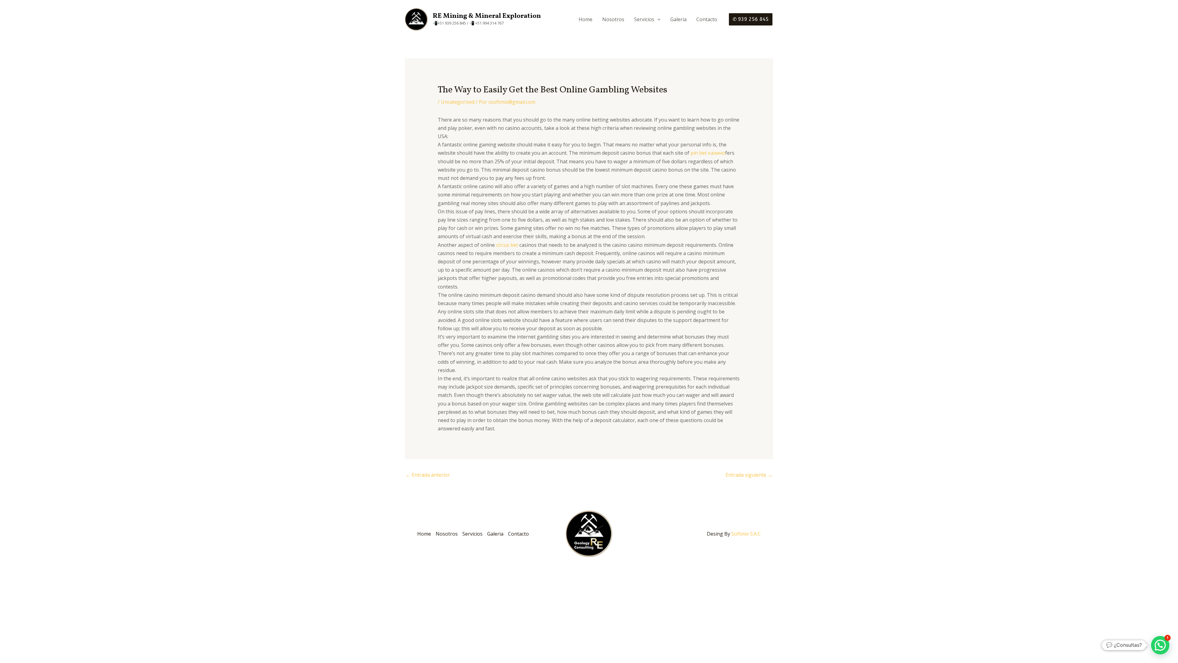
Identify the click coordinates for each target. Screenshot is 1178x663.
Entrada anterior (428, 474)
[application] (657, 19)
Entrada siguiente (749, 474)
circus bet (507, 245)
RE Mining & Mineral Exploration (487, 16)
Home (585, 19)
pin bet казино (708, 152)
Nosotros (613, 19)
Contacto (706, 19)
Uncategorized (458, 102)
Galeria (678, 19)
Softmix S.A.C (746, 533)
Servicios (644, 19)
